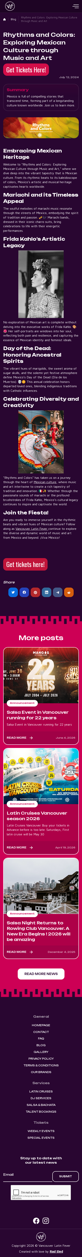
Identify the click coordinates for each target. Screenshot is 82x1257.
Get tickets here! (25, 564)
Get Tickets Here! (26, 69)
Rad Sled (56, 1251)
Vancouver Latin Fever (32, 528)
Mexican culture (45, 482)
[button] (75, 6)
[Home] (4, 19)
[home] (9, 6)
